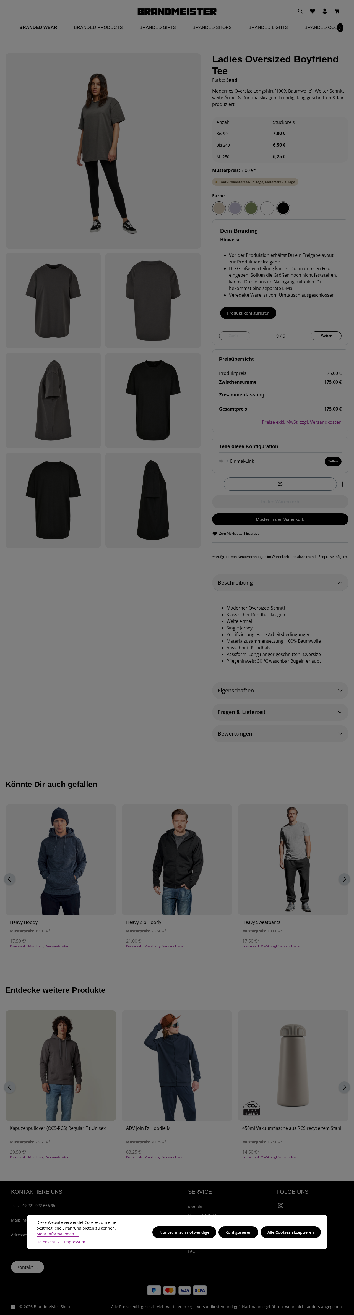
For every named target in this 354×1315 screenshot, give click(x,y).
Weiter (326, 335)
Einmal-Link (242, 461)
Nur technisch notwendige (184, 1232)
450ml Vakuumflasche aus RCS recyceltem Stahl (291, 1128)
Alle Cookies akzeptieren (290, 1232)
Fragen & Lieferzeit (242, 712)
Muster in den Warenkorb (280, 519)
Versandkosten (210, 1306)
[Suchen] (300, 11)
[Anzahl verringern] (218, 484)
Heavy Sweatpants (261, 922)
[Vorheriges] (9, 879)
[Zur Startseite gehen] (176, 11)
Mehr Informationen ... (58, 1233)
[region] (103, 300)
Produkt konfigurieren (248, 313)
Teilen (333, 461)
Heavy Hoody (24, 922)
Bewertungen (235, 733)
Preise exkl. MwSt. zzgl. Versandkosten (302, 422)
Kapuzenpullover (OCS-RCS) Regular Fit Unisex (58, 1128)
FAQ (192, 1251)
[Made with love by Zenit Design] (13, 1307)
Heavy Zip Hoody (143, 922)
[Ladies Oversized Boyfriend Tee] (103, 151)
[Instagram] (281, 1207)
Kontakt (195, 1206)
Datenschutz (48, 1242)
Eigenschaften (236, 690)
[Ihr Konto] (324, 11)
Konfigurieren (238, 1232)
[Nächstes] (340, 27)
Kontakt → (27, 1267)
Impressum (74, 1242)
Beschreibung (235, 582)
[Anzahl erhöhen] (342, 484)
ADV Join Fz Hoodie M (148, 1128)
